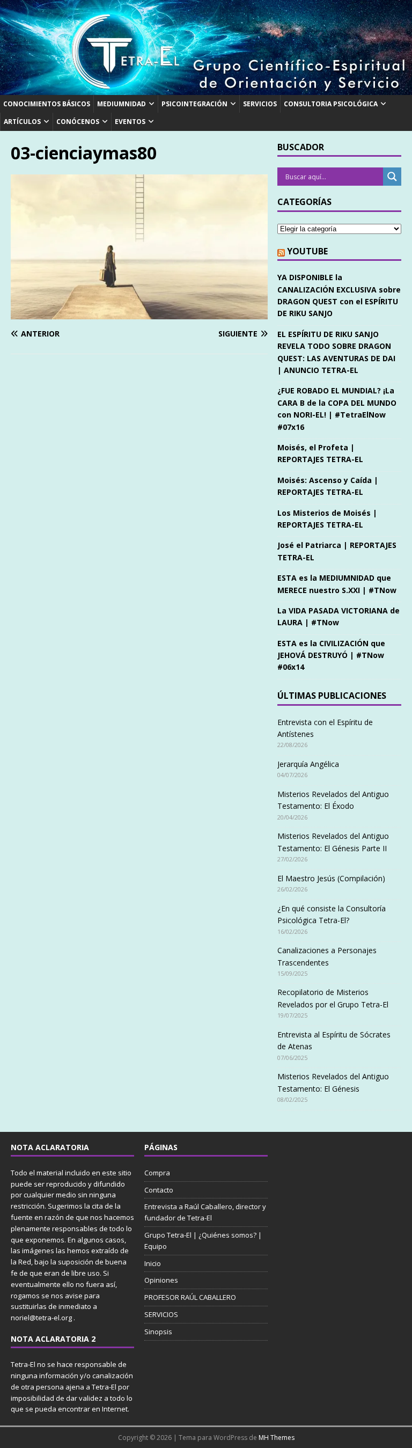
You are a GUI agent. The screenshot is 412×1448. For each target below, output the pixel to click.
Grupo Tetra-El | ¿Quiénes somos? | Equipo (203, 1240)
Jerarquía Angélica (308, 764)
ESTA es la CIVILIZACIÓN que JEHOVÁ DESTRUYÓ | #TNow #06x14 (331, 655)
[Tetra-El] (206, 89)
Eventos (130, 121)
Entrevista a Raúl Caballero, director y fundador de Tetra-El (205, 1212)
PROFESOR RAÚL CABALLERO (190, 1297)
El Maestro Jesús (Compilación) (331, 878)
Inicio (152, 1263)
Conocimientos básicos (46, 103)
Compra (157, 1173)
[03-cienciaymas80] (139, 313)
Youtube (307, 251)
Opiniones (161, 1280)
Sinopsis (158, 1331)
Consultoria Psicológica (331, 103)
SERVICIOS (260, 103)
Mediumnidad (121, 103)
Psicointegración (194, 103)
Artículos (22, 121)
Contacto (158, 1190)
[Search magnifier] (392, 176)
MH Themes (277, 1437)
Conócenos (77, 121)
